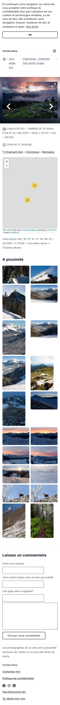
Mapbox (15, 232)
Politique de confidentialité (18, 678)
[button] (35, 185)
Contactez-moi (11, 671)
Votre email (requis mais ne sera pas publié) (28, 577)
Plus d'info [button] (32, 26)
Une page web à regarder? (18, 591)
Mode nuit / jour (15, 698)
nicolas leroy (9, 50)
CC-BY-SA (51, 230)
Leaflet (8, 230)
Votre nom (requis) (13, 563)
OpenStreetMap (29, 230)
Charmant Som (14, 151)
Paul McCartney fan (14, 691)
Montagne (48, 151)
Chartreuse (32, 151)
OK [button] (30, 34)
